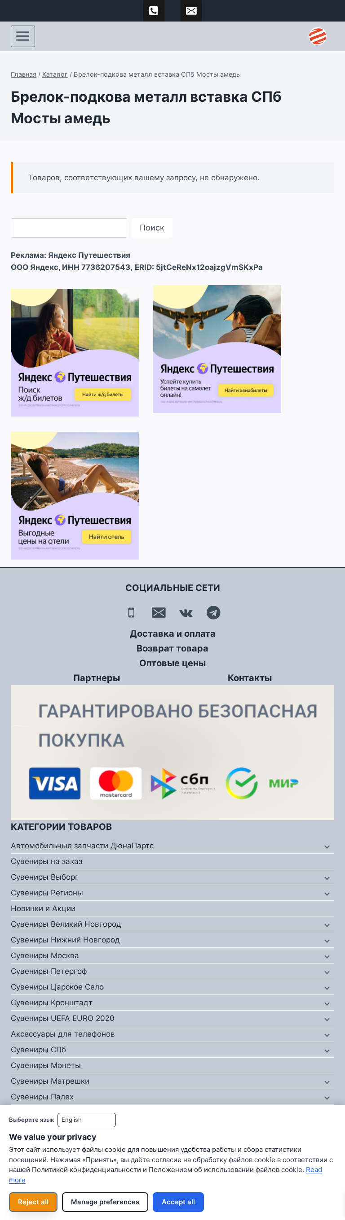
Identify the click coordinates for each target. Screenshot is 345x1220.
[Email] (158, 612)
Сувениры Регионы (47, 892)
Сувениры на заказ (46, 861)
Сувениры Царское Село (57, 986)
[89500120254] (154, 11)
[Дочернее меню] (326, 846)
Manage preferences (105, 1202)
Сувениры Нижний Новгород (65, 939)
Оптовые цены (172, 663)
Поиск (152, 227)
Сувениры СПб (38, 1049)
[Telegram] (213, 612)
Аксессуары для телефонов (63, 1033)
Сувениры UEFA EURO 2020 (63, 1018)
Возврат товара (172, 648)
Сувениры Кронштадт (52, 1002)
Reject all (33, 1202)
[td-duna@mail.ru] (191, 11)
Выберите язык (31, 1119)
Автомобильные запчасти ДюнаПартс (82, 845)
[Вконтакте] (186, 612)
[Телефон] (131, 612)
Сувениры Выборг (45, 877)
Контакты (250, 678)
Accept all (178, 1202)
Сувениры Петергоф (49, 971)
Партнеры (96, 678)
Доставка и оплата (173, 633)
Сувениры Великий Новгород (66, 924)
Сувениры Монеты (46, 1065)
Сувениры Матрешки (50, 1081)
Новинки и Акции (43, 908)
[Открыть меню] (23, 36)
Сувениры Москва (45, 955)
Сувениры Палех (42, 1096)
